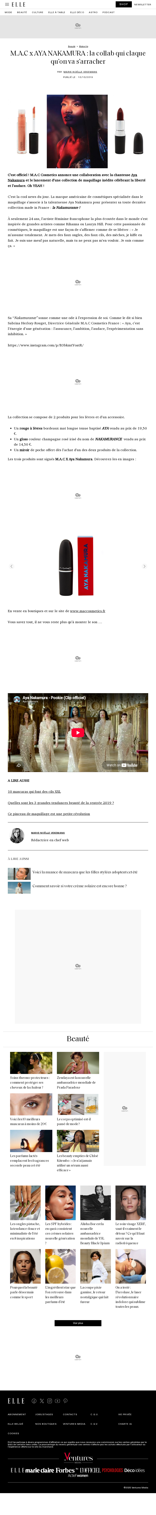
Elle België (15, 1423)
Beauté (22, 12)
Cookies (13, 1433)
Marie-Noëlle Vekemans (80, 71)
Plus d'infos (60, 1446)
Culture (37, 12)
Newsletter (142, 4)
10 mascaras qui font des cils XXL (34, 791)
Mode (8, 12)
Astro (93, 12)
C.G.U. (95, 1414)
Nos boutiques (46, 1423)
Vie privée (125, 1414)
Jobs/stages (44, 1414)
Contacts (70, 1414)
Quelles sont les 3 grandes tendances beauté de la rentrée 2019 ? (61, 802)
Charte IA (125, 1423)
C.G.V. (94, 1423)
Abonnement (17, 1414)
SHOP (123, 4)
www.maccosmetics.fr (87, 611)
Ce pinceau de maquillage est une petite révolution (49, 813)
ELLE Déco (77, 12)
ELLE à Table (56, 12)
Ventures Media (74, 1423)
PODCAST (109, 12)
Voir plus (78, 1323)
